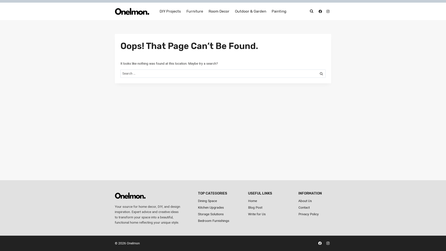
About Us (305, 201)
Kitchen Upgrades (211, 208)
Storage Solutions (211, 214)
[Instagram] (328, 11)
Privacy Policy (308, 214)
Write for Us (257, 214)
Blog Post (255, 208)
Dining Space (207, 201)
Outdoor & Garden (250, 11)
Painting (279, 11)
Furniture (194, 11)
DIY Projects (170, 11)
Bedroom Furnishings (213, 221)
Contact (304, 208)
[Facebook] (320, 11)
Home (252, 201)
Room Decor (219, 11)
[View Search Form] (311, 11)
